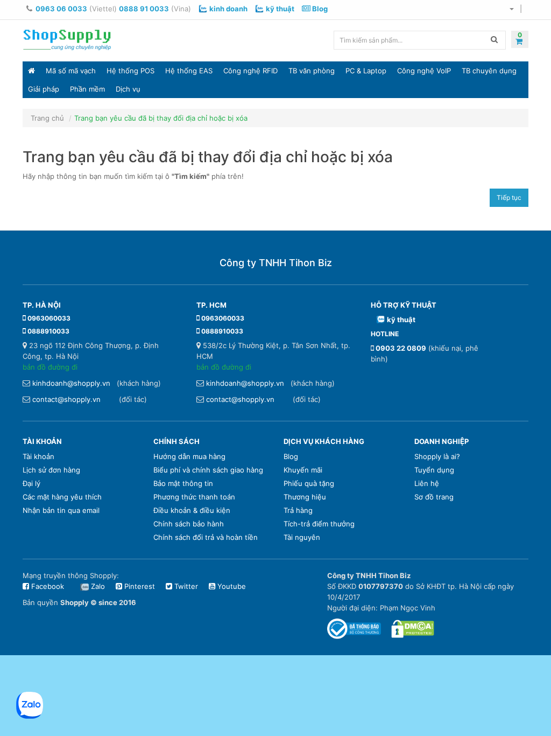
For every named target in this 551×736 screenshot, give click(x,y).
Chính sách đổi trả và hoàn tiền (205, 537)
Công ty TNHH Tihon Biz (276, 262)
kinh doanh (228, 8)
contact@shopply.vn (66, 399)
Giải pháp (43, 89)
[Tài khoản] (511, 8)
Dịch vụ (128, 89)
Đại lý (31, 483)
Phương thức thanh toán (194, 496)
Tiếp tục (509, 197)
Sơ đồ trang (434, 496)
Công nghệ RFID (250, 70)
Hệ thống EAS (189, 70)
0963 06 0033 (61, 8)
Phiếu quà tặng (309, 483)
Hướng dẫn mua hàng (189, 456)
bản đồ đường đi (50, 367)
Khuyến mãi (303, 470)
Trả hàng (298, 510)
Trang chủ (47, 118)
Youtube (230, 586)
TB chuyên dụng (489, 70)
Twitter (185, 586)
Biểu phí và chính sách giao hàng (208, 470)
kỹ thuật (280, 8)
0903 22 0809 (401, 348)
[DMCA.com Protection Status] (412, 627)
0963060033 (48, 318)
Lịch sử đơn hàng (51, 470)
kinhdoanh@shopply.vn (71, 383)
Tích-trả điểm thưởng (319, 523)
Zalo (98, 586)
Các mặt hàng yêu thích (62, 496)
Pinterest (138, 586)
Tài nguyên (302, 537)
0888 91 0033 (144, 8)
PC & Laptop (365, 70)
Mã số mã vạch (71, 70)
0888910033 (48, 331)
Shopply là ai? (437, 456)
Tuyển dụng (434, 470)
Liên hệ (426, 483)
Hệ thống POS (130, 70)
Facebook (46, 586)
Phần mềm (87, 89)
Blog (319, 8)
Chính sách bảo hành (188, 523)
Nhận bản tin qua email (61, 510)
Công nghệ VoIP (424, 70)
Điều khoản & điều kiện (191, 510)
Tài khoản (38, 456)
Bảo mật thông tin (183, 483)
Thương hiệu (305, 496)
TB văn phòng (311, 70)
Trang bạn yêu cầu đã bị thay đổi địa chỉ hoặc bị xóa (161, 118)
